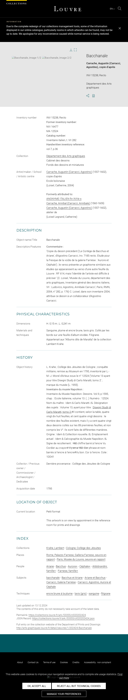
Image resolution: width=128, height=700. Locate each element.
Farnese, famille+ (68, 570)
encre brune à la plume (59, 593)
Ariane (50, 566)
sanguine (94, 593)
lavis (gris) (81, 593)
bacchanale (53, 577)
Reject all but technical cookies (79, 686)
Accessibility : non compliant (97, 662)
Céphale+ (84, 566)
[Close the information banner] (120, 28)
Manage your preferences (64, 694)
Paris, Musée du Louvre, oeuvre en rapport (81, 559)
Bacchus (61, 566)
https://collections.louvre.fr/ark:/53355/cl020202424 (57, 615)
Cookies (64, 662)
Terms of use (49, 662)
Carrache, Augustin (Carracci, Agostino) (69, 171)
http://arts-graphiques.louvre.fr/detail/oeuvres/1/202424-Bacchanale (54, 627)
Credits (75, 662)
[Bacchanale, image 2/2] (57, 57)
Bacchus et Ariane (72, 577)
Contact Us (33, 662)
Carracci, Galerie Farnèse (61, 582)
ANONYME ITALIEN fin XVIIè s (63, 198)
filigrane (105, 593)
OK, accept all (36, 686)
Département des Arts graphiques (65, 156)
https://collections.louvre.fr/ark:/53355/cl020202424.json (63, 618)
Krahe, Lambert (55, 547)
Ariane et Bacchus (95, 577)
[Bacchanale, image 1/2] (26, 57)
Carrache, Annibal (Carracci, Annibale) (68, 203)
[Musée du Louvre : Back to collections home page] (67, 9)
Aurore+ (72, 566)
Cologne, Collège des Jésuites (83, 547)
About (20, 662)
